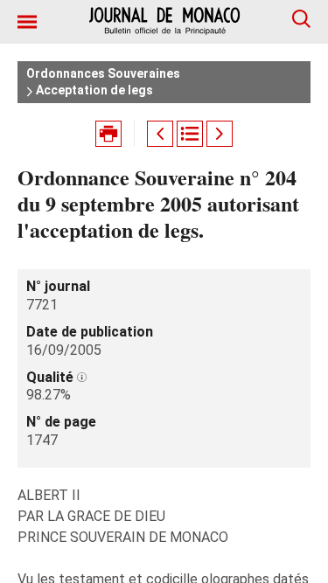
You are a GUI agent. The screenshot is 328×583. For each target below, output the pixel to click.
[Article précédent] (160, 134)
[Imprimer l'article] (108, 134)
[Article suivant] (219, 134)
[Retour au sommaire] (190, 134)
